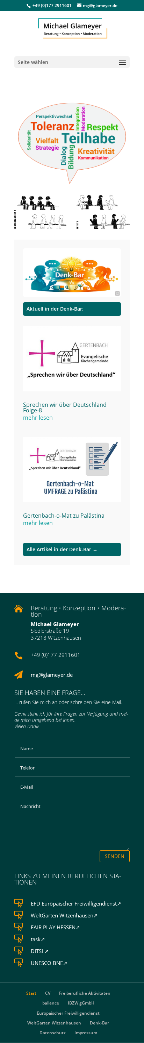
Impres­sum (85, 1033)
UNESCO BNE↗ (49, 962)
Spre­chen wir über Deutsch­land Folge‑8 (65, 407)
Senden (114, 856)
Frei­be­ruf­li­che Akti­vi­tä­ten (84, 993)
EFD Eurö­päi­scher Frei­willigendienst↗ (76, 903)
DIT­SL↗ (40, 951)
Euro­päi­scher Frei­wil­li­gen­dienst (68, 1013)
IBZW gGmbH (81, 1003)
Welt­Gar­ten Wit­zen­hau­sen (54, 1023)
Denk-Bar (99, 1023)
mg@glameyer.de (52, 674)
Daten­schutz (52, 1033)
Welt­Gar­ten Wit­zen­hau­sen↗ (64, 915)
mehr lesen (38, 417)
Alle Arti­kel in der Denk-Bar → (62, 549)
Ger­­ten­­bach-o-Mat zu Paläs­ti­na (64, 515)
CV (47, 993)
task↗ (38, 939)
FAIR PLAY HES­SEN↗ (55, 927)
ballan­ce (50, 1003)
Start (31, 993)
